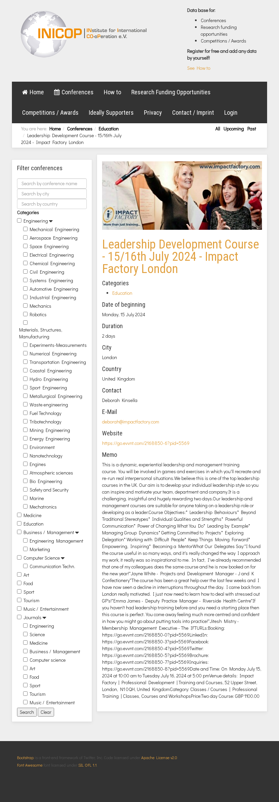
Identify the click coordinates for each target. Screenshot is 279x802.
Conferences (78, 92)
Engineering (35, 221)
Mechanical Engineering (54, 229)
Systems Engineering (51, 280)
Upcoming (234, 128)
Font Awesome (30, 765)
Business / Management (48, 532)
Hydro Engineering (49, 379)
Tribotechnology (45, 421)
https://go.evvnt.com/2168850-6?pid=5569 (146, 443)
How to (112, 92)
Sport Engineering (48, 387)
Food (28, 583)
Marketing (40, 549)
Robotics (38, 314)
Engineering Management (56, 541)
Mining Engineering (50, 430)
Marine (37, 498)
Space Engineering (49, 246)
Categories (28, 212)
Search (27, 712)
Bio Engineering (46, 481)
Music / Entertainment (46, 609)
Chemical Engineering (52, 263)
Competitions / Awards (50, 112)
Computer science (48, 660)
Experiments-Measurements (58, 345)
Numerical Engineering (53, 353)
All (217, 128)
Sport (28, 592)
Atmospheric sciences (51, 472)
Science (37, 634)
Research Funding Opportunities (171, 92)
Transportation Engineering (58, 362)
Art (26, 575)
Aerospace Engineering (54, 238)
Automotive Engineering (54, 289)
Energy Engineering (50, 438)
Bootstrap (25, 757)
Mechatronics (43, 506)
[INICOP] (84, 34)
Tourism (31, 600)
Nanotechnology (46, 455)
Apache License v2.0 (159, 757)
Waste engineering (49, 404)
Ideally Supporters (111, 112)
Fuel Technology (45, 413)
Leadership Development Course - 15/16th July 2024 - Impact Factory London (180, 256)
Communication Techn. (52, 566)
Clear (45, 712)
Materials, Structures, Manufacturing (40, 333)
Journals (32, 617)
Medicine (32, 515)
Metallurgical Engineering (56, 396)
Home (37, 92)
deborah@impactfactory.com (130, 421)
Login (230, 112)
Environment (42, 447)
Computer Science (41, 558)
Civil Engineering (47, 272)
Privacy (153, 112)
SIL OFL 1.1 (87, 765)
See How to (198, 68)
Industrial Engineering (53, 297)
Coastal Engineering (51, 370)
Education (109, 128)
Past (251, 128)
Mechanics (40, 306)
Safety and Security (49, 489)
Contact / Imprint (193, 112)
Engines (38, 464)
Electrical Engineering (52, 255)
